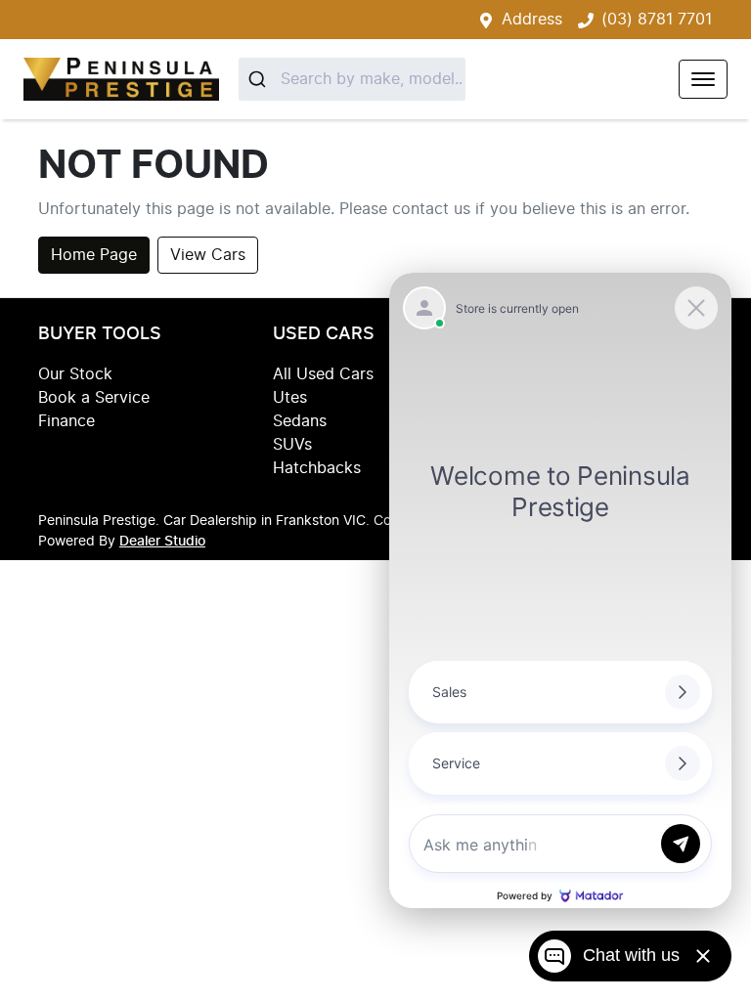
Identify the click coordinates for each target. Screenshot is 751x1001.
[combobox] (352, 79)
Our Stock (75, 374)
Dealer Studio (162, 541)
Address (532, 19)
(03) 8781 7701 (656, 19)
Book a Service (94, 398)
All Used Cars (323, 374)
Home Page (94, 255)
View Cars (207, 255)
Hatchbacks (317, 468)
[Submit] (260, 79)
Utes (290, 398)
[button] (703, 79)
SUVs (292, 445)
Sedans (300, 421)
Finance (66, 421)
